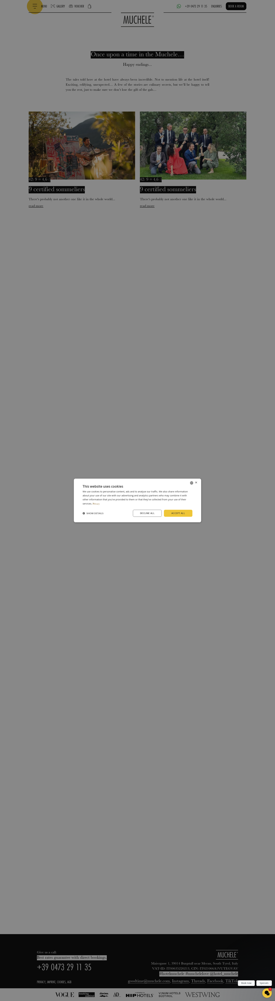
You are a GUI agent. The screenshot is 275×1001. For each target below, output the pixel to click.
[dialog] (137, 500)
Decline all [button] (147, 513)
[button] (93, 513)
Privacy (96, 504)
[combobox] (191, 482)
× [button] (196, 483)
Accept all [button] (178, 513)
